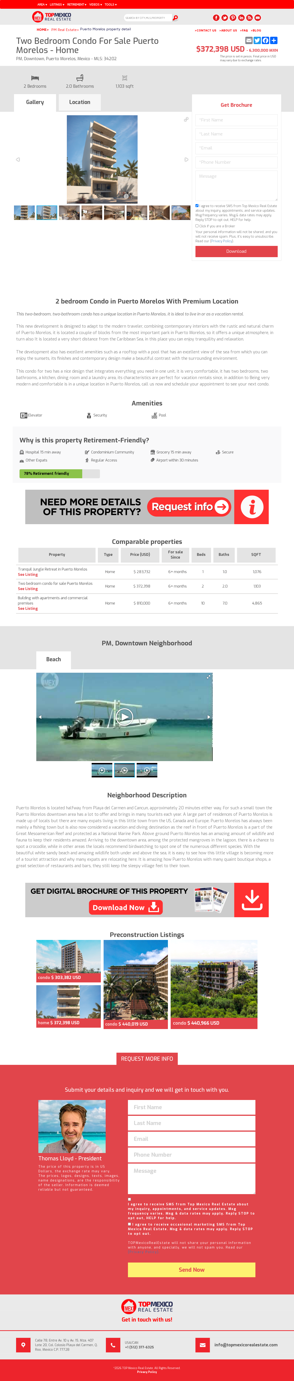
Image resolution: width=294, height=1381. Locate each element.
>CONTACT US (205, 30)
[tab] (35, 103)
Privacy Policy (221, 241)
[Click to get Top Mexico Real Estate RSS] (249, 17)
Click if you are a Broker (216, 226)
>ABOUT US (228, 30)
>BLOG (256, 30)
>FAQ (244, 30)
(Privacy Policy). (144, 1252)
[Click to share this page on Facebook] (216, 17)
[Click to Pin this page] (233, 17)
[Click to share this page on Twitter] (224, 17)
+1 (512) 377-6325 (139, 1347)
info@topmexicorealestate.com (246, 1345)
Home (42, 29)
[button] (186, 119)
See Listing (28, 574)
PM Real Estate (64, 30)
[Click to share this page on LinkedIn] (241, 17)
